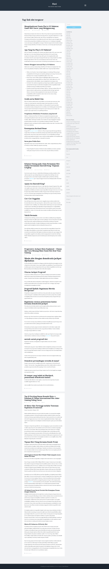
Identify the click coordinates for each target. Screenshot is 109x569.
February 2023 (69, 99)
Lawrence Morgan (37, 30)
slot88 (67, 183)
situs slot (68, 167)
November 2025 (69, 45)
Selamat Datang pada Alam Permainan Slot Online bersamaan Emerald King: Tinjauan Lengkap (42, 166)
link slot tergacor (29, 155)
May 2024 (68, 74)
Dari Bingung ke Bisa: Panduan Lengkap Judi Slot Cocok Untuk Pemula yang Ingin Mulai (72, 133)
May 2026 (68, 35)
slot (67, 179)
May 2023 (68, 94)
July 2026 (68, 33)
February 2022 (69, 115)
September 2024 (69, 68)
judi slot (68, 192)
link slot (68, 176)
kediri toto (30, 481)
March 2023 (68, 97)
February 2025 (69, 60)
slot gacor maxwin (34, 130)
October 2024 (69, 66)
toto (67, 157)
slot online (68, 173)
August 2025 (68, 50)
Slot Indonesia (46, 254)
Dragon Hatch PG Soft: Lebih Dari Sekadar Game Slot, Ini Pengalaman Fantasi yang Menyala (73, 138)
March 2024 (68, 77)
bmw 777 (68, 150)
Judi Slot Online (46, 30)
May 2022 (68, 110)
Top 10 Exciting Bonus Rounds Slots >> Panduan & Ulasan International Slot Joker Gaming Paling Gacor (41, 398)
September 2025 (69, 48)
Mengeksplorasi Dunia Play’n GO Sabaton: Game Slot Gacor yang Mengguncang (41, 27)
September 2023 (69, 87)
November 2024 (69, 64)
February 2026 (69, 40)
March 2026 (68, 38)
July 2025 (68, 51)
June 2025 (68, 53)
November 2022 (69, 104)
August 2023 (68, 89)
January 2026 (69, 42)
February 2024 (69, 79)
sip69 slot (31, 178)
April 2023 (68, 95)
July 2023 (68, 91)
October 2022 (69, 105)
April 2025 (68, 56)
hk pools (68, 154)
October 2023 (69, 86)
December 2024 (69, 63)
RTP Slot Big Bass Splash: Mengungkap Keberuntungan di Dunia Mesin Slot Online (72, 128)
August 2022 (68, 108)
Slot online (68, 202)
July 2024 (68, 71)
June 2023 (68, 92)
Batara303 (48, 335)
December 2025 (69, 43)
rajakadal (68, 170)
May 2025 (68, 55)
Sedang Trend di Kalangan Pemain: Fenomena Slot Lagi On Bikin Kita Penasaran (73, 123)
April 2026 (68, 37)
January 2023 (69, 100)
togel (67, 163)
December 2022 (69, 102)
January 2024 (69, 81)
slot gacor (68, 160)
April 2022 (68, 112)
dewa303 (68, 189)
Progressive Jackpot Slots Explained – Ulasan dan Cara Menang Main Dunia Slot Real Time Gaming (43, 251)
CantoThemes (65, 566)
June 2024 (68, 73)
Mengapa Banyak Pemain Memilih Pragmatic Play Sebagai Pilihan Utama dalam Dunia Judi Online (73, 143)
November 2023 (69, 84)
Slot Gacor (48, 169)
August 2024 (68, 69)
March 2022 (68, 113)
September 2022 (69, 107)
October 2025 (69, 46)
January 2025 (69, 61)
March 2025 (68, 58)
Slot (44, 402)
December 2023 (69, 82)
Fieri (54, 4)
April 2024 (68, 76)
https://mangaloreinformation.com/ (73, 196)
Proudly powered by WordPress (47, 566)
